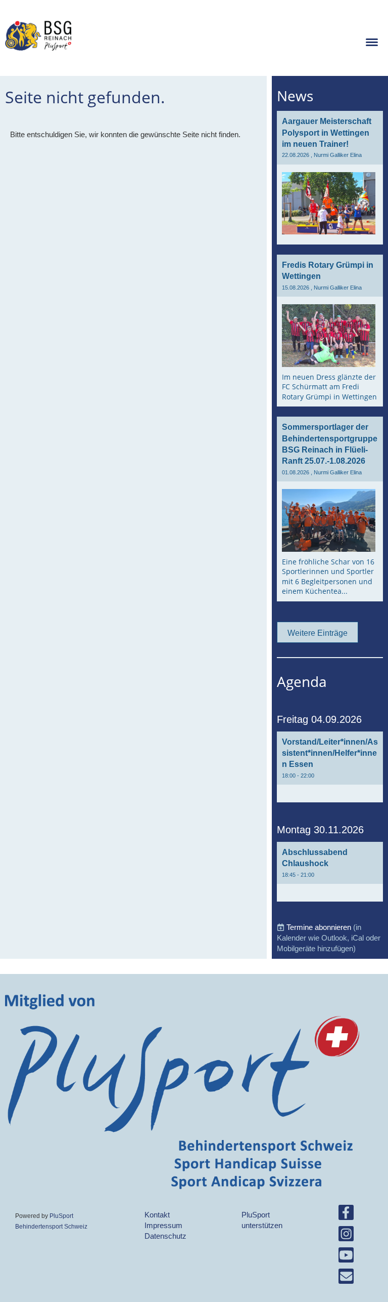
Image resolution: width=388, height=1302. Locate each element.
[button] (330, 767)
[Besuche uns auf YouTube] (346, 1257)
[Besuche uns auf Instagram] (346, 1236)
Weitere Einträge (317, 632)
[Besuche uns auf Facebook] (346, 1215)
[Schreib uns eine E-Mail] (346, 1278)
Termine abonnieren (318, 927)
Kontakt (157, 1214)
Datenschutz (165, 1236)
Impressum (163, 1225)
